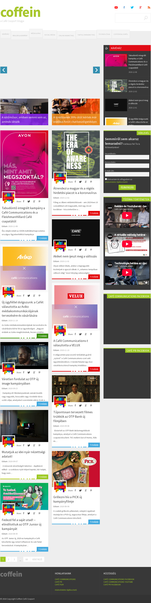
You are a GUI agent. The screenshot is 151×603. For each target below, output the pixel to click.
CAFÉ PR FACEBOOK (112, 584)
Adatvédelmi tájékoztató (66, 590)
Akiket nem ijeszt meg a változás (75, 256)
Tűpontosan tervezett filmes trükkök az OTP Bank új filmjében (73, 416)
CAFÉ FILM (59, 584)
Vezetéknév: (110, 153)
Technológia (104, 34)
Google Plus (34, 201)
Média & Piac (36, 33)
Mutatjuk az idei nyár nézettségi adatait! (23, 454)
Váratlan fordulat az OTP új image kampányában (20, 381)
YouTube (116, 7)
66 (27, 559)
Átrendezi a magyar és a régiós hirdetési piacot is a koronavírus (138, 84)
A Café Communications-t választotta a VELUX (70, 343)
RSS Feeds (149, 7)
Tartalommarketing (86, 35)
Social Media (49, 35)
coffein (20, 12)
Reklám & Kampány (20, 35)
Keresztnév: (110, 162)
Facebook (124, 7)
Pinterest (39, 201)
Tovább (42, 238)
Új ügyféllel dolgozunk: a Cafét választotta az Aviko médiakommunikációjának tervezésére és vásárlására (23, 309)
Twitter (132, 7)
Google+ (140, 7)
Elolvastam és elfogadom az (118, 180)
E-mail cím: (109, 170)
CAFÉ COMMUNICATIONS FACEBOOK (119, 579)
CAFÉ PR (58, 582)
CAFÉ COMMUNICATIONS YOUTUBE (118, 582)
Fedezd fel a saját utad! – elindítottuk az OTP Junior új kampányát (21, 524)
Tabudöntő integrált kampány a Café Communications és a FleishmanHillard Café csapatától (138, 61)
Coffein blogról (121, 34)
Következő (37, 559)
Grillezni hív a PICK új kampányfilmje (67, 499)
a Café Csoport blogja (12, 21)
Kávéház (5, 34)
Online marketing (66, 35)
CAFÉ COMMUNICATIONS (65, 579)
